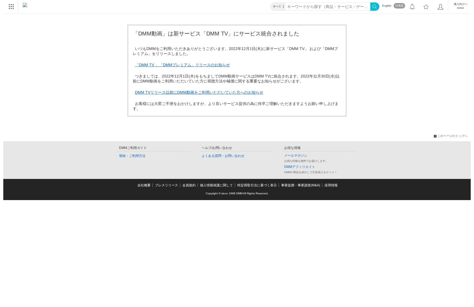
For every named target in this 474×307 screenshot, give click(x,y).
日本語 (399, 5)
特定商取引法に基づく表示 (257, 185)
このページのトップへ (452, 135)
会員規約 (189, 185)
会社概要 (144, 185)
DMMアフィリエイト (299, 167)
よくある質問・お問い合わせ (223, 156)
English (386, 5)
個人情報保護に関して (216, 185)
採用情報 (331, 185)
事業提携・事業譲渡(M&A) (300, 185)
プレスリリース (166, 185)
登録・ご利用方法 (132, 156)
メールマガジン (295, 155)
